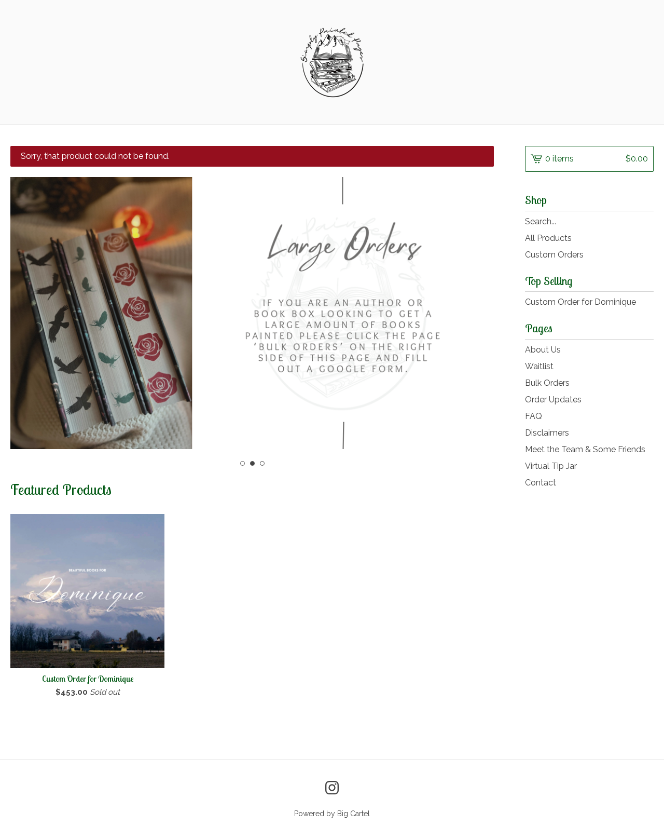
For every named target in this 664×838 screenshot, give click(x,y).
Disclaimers (547, 433)
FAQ (533, 416)
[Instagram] (332, 787)
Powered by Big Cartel (332, 813)
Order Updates (553, 399)
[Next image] (471, 311)
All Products (548, 238)
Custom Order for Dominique (580, 302)
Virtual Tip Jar (551, 466)
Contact (540, 483)
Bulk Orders (547, 383)
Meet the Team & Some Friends (585, 449)
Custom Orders (554, 255)
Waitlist (539, 366)
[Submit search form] (646, 222)
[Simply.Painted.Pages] (332, 62)
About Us (543, 350)
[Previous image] (32, 311)
